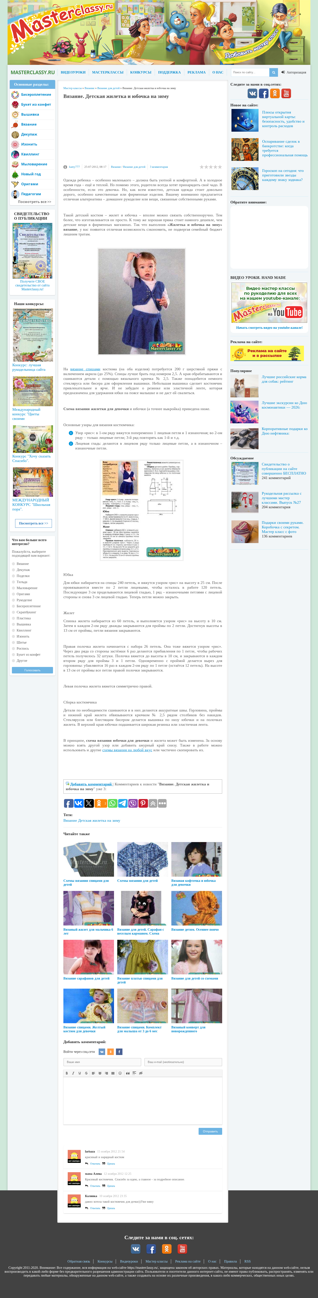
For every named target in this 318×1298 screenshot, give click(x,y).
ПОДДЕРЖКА (169, 72)
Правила (230, 1261)
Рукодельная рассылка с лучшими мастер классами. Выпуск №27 (282, 498)
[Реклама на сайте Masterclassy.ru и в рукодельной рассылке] (267, 360)
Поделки (23, 576)
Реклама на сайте (188, 1261)
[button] (67, 1073)
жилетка (99, 820)
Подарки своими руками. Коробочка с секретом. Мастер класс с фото (283, 527)
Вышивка (30, 114)
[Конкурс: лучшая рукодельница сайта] (32, 321)
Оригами (29, 184)
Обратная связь (78, 1261)
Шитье (22, 642)
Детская (84, 820)
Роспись (23, 648)
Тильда (22, 582)
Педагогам (31, 194)
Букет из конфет (36, 104)
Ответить (95, 1163)
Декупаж (29, 134)
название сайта (32, 72)
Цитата (111, 1163)
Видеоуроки (129, 1261)
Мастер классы (157, 1261)
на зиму (113, 820)
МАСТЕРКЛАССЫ (108, 72)
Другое (22, 660)
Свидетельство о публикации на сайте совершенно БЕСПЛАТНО (284, 468)
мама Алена (93, 1173)
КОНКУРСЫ (140, 72)
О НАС (217, 72)
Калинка (91, 1196)
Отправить (210, 1131)
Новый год (31, 174)
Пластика (24, 618)
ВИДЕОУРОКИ (73, 72)
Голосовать (32, 670)
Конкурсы (105, 1261)
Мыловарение (34, 164)
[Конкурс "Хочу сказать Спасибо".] (32, 438)
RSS (247, 1261)
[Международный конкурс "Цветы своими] (32, 389)
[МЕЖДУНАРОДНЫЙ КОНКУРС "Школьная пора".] (32, 480)
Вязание (116, 166)
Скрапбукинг (26, 612)
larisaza (90, 1151)
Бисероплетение (36, 94)
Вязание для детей (134, 166)
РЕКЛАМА (197, 72)
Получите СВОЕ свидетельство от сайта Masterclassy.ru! (32, 285)
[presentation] (67, 1073)
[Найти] (273, 72)
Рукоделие (24, 600)
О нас (212, 1261)
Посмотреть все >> (33, 523)
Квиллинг (30, 154)
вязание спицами (85, 369)
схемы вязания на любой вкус (127, 750)
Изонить (29, 144)
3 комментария (159, 166)
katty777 (74, 166)
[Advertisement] (142, 134)
